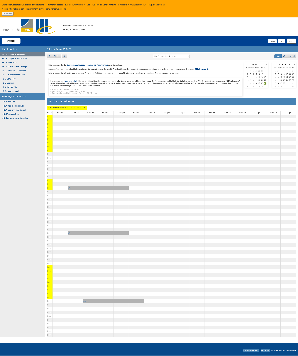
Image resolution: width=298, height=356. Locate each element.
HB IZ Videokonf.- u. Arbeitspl (14, 71)
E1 (48, 116)
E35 (49, 244)
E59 (49, 335)
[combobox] (171, 56)
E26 (49, 211)
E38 (49, 256)
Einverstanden (8, 14)
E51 (49, 305)
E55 (49, 320)
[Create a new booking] (60, 116)
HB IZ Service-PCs (9, 87)
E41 (49, 267)
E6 (48, 135)
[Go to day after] (64, 56)
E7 (48, 139)
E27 (49, 214)
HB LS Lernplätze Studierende (14, 58)
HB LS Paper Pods (9, 62)
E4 (48, 128)
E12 (49, 158)
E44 (49, 278)
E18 (49, 180)
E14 (49, 165)
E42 (49, 271)
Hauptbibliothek (70, 81)
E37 (49, 252)
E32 (49, 233)
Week (285, 56)
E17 (49, 177)
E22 (49, 196)
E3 (48, 124)
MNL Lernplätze (8, 102)
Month (292, 56)
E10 (49, 150)
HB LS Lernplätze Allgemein (13, 54)
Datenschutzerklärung (58, 9)
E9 (48, 147)
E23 (49, 199)
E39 (49, 260)
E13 (49, 162)
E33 (49, 237)
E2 (48, 120)
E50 (49, 301)
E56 (49, 324)
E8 (48, 143)
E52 (49, 309)
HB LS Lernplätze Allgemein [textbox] (165, 56)
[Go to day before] (49, 56)
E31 (49, 229)
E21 (49, 192)
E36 (49, 248)
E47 (49, 290)
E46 (49, 286)
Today (56, 56)
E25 (49, 207)
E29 (49, 222)
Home (272, 41)
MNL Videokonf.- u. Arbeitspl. (14, 110)
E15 (49, 169)
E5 (48, 131)
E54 (49, 316)
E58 (49, 331)
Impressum (265, 350)
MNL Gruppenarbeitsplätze (13, 106)
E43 (49, 275)
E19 (49, 184)
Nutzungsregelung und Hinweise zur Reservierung (87, 65)
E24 (49, 203)
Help (282, 41)
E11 (49, 154)
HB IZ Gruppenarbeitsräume (13, 75)
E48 (49, 293)
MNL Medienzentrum (10, 114)
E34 (49, 241)
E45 (49, 282)
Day (278, 56)
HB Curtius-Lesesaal (10, 91)
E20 (49, 188)
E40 (49, 263)
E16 (49, 173)
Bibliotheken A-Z (201, 69)
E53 (49, 312)
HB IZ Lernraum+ (9, 79)
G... (69, 188)
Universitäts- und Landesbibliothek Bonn (78, 26)
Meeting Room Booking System (74, 30)
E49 (49, 297)
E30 (49, 226)
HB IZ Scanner (8, 83)
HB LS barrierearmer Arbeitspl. (14, 67)
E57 (49, 327)
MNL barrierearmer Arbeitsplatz (15, 118)
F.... (69, 233)
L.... (84, 301)
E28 (49, 218)
